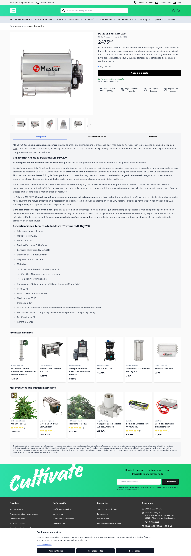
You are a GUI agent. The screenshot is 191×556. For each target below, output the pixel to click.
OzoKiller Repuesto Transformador (164, 425)
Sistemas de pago (17, 518)
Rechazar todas (95, 550)
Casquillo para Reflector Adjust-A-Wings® (109, 425)
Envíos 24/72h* (47, 2)
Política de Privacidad (62, 509)
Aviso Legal (58, 514)
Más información (97, 136)
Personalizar (135, 550)
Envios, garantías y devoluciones (24, 514)
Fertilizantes (74, 19)
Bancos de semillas (43, 19)
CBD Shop (143, 19)
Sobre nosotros (16, 509)
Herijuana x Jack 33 (78, 423)
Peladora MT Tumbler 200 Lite (50, 370)
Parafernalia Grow (126, 19)
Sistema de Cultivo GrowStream (49, 425)
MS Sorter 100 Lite (164, 368)
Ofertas (171, 19)
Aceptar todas (56, 550)
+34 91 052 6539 (152, 522)
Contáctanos (165, 2)
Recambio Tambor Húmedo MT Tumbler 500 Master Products (23, 371)
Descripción (40, 136)
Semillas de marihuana (20, 19)
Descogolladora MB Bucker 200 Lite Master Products (80, 371)
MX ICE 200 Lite (104, 368)
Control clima (103, 518)
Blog (179, 2)
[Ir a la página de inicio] (13, 10)
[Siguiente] (90, 124)
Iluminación (90, 19)
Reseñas (152, 136)
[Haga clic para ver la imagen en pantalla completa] (51, 73)
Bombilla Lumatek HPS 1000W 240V (137, 425)
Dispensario (158, 19)
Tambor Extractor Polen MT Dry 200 (138, 370)
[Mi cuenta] (173, 10)
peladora (88, 217)
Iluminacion (102, 514)
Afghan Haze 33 (18, 423)
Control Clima (106, 19)
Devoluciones (59, 523)
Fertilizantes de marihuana (109, 523)
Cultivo (60, 19)
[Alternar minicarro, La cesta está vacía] (178, 10)
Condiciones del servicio (134, 490)
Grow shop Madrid (18, 523)
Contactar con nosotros (63, 518)
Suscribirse (170, 481)
